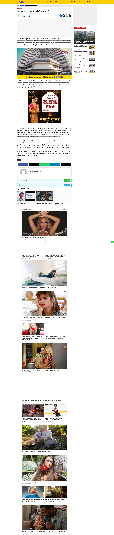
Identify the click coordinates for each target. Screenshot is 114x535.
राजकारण (62, 2)
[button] (93, 2)
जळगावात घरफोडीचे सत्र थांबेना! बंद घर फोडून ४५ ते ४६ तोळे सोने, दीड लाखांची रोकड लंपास (26, 203)
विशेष (56, 2)
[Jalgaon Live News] (21, 2)
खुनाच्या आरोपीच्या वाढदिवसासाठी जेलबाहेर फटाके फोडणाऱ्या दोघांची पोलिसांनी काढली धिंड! (44, 203)
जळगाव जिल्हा (48, 2)
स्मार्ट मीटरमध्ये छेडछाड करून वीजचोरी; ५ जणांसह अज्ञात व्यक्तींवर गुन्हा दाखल (81, 70)
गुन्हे (67, 2)
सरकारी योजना (81, 2)
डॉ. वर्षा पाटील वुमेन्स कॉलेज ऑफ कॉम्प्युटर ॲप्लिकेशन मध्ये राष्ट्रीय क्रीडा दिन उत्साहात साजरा (81, 65)
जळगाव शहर (22, 5)
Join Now (67, 180)
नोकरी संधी (73, 2)
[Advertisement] (44, 28)
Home (19, 5)
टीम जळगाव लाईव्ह (25, 15)
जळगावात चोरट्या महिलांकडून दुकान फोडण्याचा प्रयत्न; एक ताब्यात (61, 203)
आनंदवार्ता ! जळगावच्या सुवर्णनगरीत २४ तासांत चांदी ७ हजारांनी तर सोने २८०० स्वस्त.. (81, 53)
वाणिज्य (88, 2)
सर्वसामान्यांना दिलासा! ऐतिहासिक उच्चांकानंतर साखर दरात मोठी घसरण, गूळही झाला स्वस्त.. (80, 47)
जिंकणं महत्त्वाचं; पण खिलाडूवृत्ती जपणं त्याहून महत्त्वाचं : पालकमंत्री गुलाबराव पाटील (80, 59)
